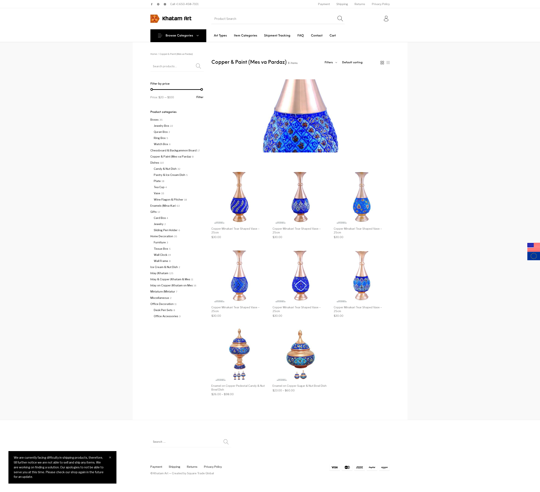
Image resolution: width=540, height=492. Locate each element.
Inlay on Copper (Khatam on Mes (171, 285)
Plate (157, 181)
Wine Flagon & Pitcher (168, 199)
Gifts (153, 211)
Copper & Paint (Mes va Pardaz (170, 156)
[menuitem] (324, 4)
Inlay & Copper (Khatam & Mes (170, 279)
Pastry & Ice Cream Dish (169, 175)
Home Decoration (161, 236)
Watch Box (161, 144)
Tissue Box (161, 248)
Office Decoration (162, 304)
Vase (157, 193)
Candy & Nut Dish (165, 168)
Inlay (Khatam (159, 273)
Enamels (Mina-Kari (163, 205)
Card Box (160, 218)
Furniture (160, 242)
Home (153, 54)
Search (198, 66)
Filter (199, 97)
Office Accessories (166, 316)
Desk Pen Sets (163, 310)
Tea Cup (159, 187)
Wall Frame (161, 261)
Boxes (154, 119)
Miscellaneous (159, 297)
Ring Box (160, 138)
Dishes (154, 162)
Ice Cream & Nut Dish (164, 267)
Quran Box (161, 131)
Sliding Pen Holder (166, 230)
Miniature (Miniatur (162, 291)
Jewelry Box (161, 125)
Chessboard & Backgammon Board (173, 150)
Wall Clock (160, 254)
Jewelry (158, 224)
